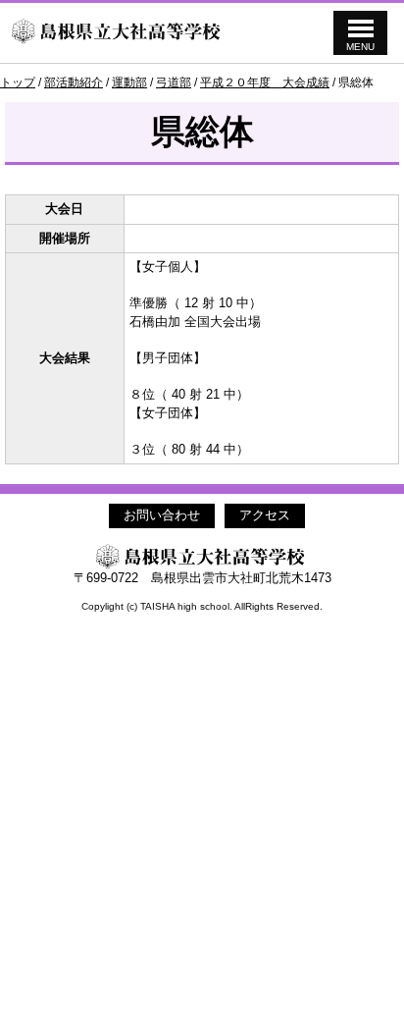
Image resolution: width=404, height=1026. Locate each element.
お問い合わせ (162, 515)
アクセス (264, 515)
